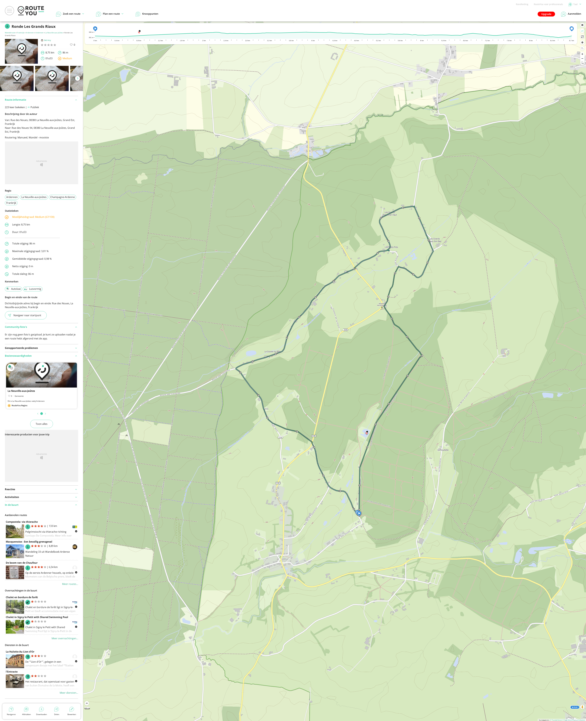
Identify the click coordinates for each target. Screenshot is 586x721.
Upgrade (546, 14)
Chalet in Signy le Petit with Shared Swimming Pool (37, 617)
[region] (334, 371)
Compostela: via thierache (22, 521)
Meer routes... (70, 584)
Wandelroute (10, 32)
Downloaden (41, 714)
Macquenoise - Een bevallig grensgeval (29, 541)
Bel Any (47, 40)
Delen (56, 714)
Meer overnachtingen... (65, 638)
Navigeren (11, 714)
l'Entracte (12, 671)
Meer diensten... (69, 692)
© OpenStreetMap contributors (573, 720)
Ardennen (30, 32)
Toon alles (41, 424)
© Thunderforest (556, 720)
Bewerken (71, 714)
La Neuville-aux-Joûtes (54, 32)
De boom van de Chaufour (22, 562)
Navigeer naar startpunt (27, 315)
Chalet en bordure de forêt (22, 597)
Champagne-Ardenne (62, 197)
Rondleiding (522, 4)
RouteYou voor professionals (548, 4)
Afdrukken (26, 714)
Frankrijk (20, 32)
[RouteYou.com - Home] (31, 10)
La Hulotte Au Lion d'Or (20, 651)
